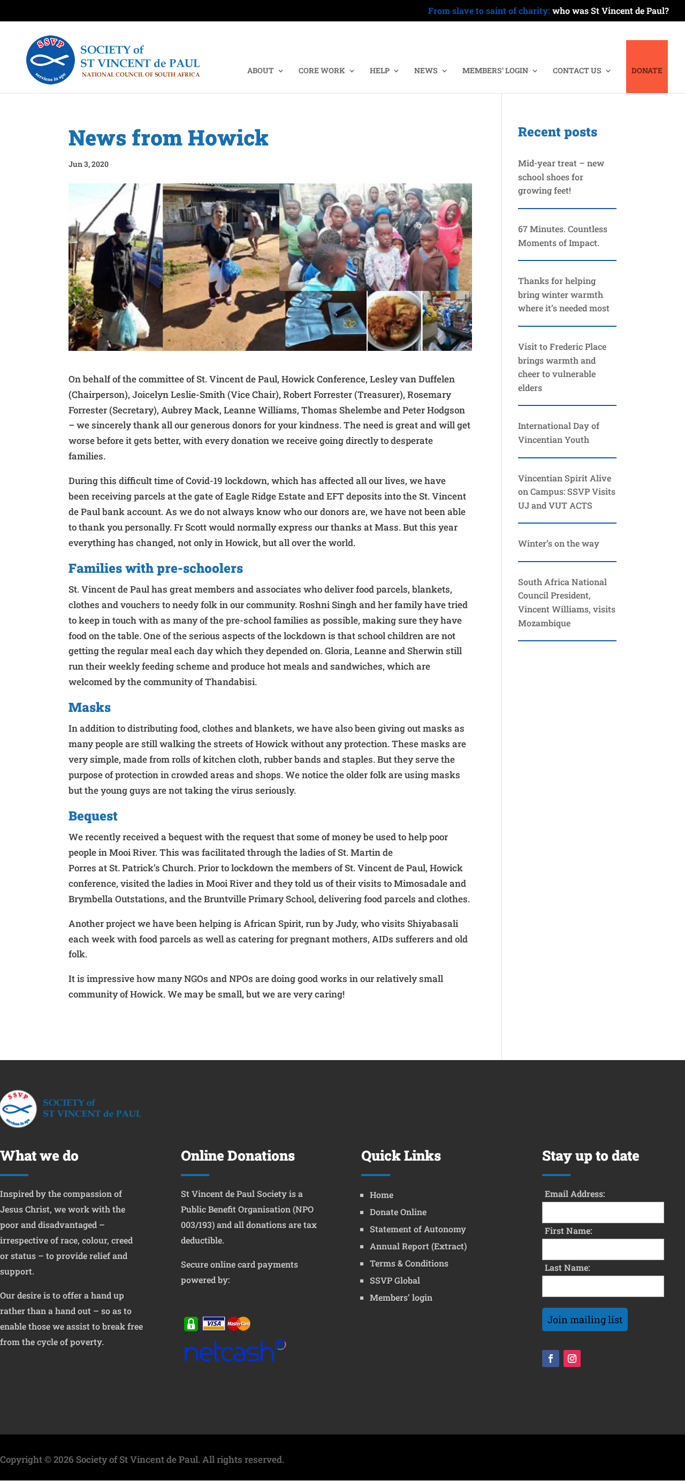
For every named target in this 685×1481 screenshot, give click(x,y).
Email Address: (575, 1193)
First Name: (568, 1230)
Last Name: (567, 1267)
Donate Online (398, 1211)
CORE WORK (322, 71)
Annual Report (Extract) (418, 1246)
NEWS (426, 71)
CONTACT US (577, 71)
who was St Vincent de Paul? (548, 11)
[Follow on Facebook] (550, 1358)
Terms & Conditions (409, 1263)
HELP (380, 71)
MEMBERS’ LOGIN (495, 71)
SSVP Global (395, 1280)
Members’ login (401, 1297)
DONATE (647, 71)
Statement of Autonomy (418, 1228)
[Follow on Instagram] (572, 1358)
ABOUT (260, 71)
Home (381, 1194)
